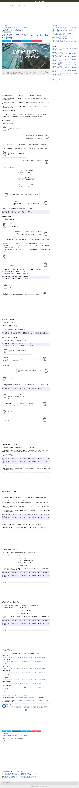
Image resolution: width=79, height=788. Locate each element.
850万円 (26, 679)
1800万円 (43, 687)
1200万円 (14, 687)
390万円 (43, 661)
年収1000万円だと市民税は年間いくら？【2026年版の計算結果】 (17, 774)
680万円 (39, 672)
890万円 (43, 679)
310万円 (8, 661)
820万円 (13, 679)
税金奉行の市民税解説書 (39, 1)
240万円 (21, 657)
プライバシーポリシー (44, 786)
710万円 (8, 676)
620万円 (13, 672)
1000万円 (4, 687)
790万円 (43, 676)
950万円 (26, 683)
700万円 (4, 676)
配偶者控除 (4, 32)
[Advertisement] (39, 16)
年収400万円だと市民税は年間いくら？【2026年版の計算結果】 (17, 773)
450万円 (26, 664)
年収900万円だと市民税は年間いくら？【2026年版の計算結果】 (15, 29)
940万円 (21, 683)
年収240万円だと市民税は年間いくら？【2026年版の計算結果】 (17, 776)
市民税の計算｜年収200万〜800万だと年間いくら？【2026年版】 (15, 27)
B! (26, 731)
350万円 (26, 661)
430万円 (17, 664)
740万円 (21, 676)
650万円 (26, 672)
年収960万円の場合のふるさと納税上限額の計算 (14, 700)
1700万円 (38, 687)
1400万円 (24, 687)
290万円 (43, 657)
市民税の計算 (10, 95)
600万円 (4, 672)
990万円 (39, 683)
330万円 (17, 661)
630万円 (17, 672)
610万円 (8, 672)
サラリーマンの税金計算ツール (58, 79)
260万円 (30, 657)
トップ (3, 5)
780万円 (39, 676)
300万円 (4, 661)
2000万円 (6, 688)
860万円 (30, 679)
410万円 (8, 664)
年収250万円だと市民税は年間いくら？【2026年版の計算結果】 (17, 777)
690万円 (43, 672)
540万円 (21, 668)
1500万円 (29, 687)
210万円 (8, 657)
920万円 (13, 683)
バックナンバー (26, 5)
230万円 (17, 657)
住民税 (3, 35)
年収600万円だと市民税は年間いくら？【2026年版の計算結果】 (15, 30)
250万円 (26, 657)
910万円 (8, 683)
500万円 (4, 668)
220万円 (13, 657)
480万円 (39, 664)
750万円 (26, 676)
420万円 (13, 664)
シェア (16, 731)
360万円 (30, 661)
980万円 (34, 683)
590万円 (43, 668)
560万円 (30, 668)
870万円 (34, 679)
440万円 (21, 664)
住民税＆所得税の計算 (19, 114)
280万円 (39, 657)
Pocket (36, 731)
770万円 (34, 676)
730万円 (17, 676)
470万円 (34, 664)
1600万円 (33, 687)
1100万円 (9, 687)
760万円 (30, 676)
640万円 (21, 672)
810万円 (8, 679)
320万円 (13, 661)
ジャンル (19, 5)
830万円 (17, 679)
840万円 (21, 679)
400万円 (4, 664)
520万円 (13, 668)
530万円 (17, 668)
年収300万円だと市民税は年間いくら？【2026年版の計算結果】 (17, 779)
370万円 (34, 661)
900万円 (4, 683)
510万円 (8, 668)
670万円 (34, 672)
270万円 (34, 657)
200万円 (4, 657)
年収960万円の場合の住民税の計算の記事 (28, 697)
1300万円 (19, 687)
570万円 (34, 668)
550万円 (26, 668)
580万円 (39, 668)
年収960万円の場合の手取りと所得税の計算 (34, 700)
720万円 (13, 676)
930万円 (17, 683)
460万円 (30, 664)
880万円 (39, 679)
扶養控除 (9, 32)
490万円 (43, 664)
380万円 (39, 661)
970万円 (30, 683)
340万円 (21, 661)
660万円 (30, 672)
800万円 (4, 679)
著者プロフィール (11, 5)
